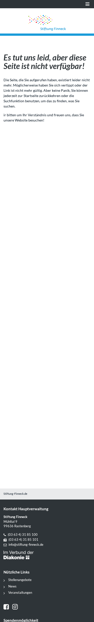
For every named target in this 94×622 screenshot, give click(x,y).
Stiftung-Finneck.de (15, 493)
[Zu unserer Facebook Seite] (8, 607)
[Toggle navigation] (87, 4)
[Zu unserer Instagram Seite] (15, 607)
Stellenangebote (20, 580)
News (12, 586)
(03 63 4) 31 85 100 (23, 534)
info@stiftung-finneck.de (26, 544)
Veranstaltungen (20, 592)
